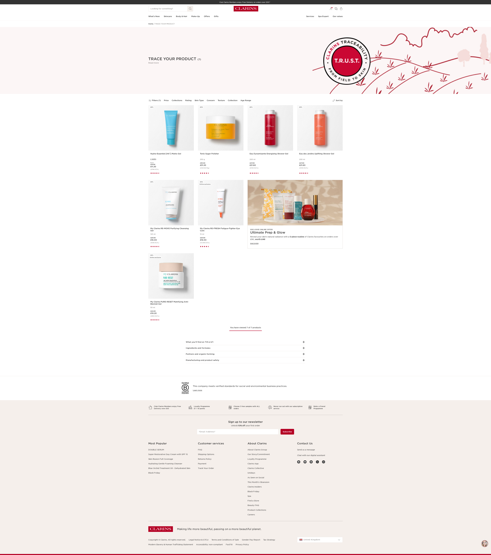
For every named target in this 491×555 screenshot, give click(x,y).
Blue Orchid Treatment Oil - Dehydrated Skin (169, 468)
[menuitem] (330, 8)
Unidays (251, 473)
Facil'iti (229, 545)
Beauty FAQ (253, 505)
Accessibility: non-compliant (209, 545)
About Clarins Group (257, 450)
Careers (251, 515)
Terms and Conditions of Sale (225, 540)
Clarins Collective (256, 468)
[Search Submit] (190, 8)
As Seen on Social (256, 478)
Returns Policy (204, 459)
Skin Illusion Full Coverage (160, 459)
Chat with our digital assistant (311, 455)
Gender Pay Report (251, 540)
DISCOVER (254, 243)
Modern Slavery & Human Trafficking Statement (170, 545)
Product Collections (257, 510)
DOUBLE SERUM (156, 450)
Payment (202, 464)
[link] (295, 214)
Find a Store (253, 501)
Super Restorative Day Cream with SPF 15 (168, 454)
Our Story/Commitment (259, 454)
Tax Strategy (269, 540)
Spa (249, 496)
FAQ (200, 450)
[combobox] (320, 540)
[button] (153, 63)
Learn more (197, 390)
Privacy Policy (242, 545)
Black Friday (154, 473)
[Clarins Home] (246, 9)
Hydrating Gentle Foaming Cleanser (165, 464)
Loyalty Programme (257, 459)
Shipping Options (206, 454)
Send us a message (306, 450)
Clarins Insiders (255, 487)
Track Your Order (206, 468)
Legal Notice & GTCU (198, 540)
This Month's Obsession (258, 482)
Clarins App (253, 464)
